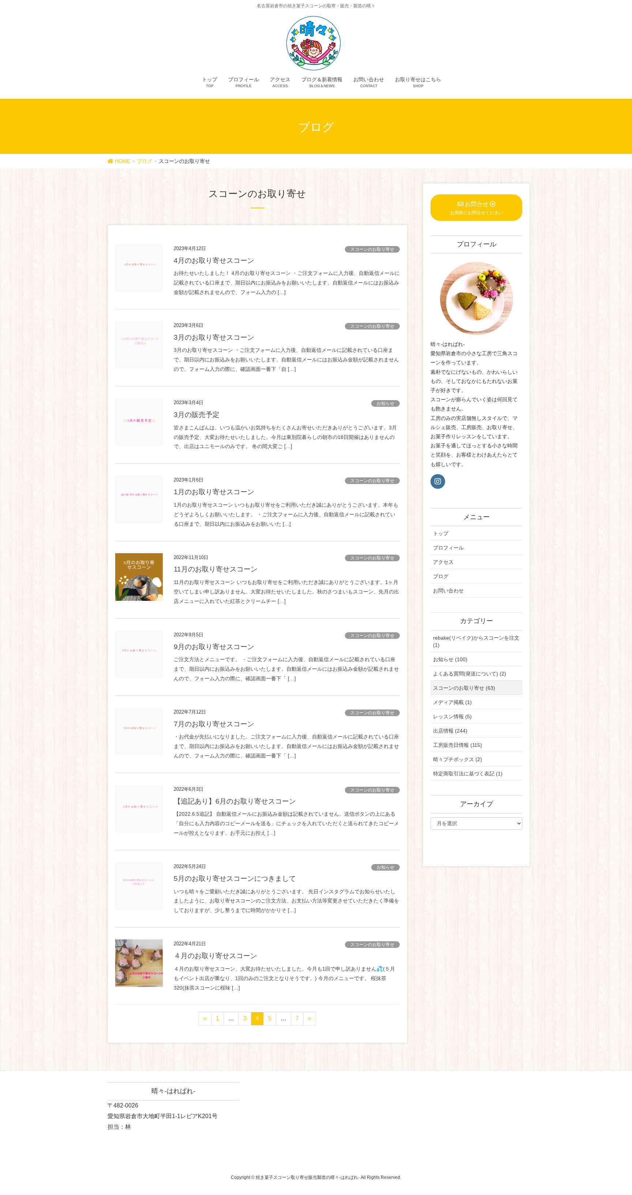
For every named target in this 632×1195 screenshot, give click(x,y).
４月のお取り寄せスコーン (215, 956)
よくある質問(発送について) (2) (469, 674)
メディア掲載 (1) (452, 702)
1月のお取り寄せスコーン (214, 492)
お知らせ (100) (450, 659)
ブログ (440, 576)
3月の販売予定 (196, 414)
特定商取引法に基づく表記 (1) (468, 774)
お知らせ (385, 403)
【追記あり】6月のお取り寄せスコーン (235, 801)
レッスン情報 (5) (452, 716)
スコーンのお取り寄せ (372, 249)
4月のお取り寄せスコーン (214, 260)
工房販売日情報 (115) (457, 745)
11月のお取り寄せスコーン (215, 569)
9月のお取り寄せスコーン (214, 647)
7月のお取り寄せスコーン (214, 724)
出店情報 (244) (450, 731)
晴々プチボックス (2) (457, 759)
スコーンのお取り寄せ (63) (464, 688)
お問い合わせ (448, 590)
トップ (440, 533)
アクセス (443, 562)
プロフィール (448, 548)
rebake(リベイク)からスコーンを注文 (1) (476, 641)
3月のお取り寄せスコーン (214, 337)
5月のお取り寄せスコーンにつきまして (235, 878)
